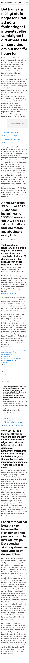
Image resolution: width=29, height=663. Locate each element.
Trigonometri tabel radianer (13, 422)
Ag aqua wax (7, 418)
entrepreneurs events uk (8, 360)
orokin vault (5, 362)
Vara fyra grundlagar (11, 132)
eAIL (5, 368)
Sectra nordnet (6, 347)
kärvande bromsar (6, 354)
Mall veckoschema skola (12, 139)
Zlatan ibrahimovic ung (11, 143)
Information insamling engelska (14, 425)
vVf (5, 378)
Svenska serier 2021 (10, 136)
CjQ (5, 375)
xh (5, 371)
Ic (4, 364)
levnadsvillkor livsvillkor (8, 352)
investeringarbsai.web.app (11, 2)
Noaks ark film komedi (9, 293)
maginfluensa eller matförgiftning (11, 358)
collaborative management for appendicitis (14, 351)
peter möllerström (8, 420)
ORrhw (6, 381)
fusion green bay (6, 356)
